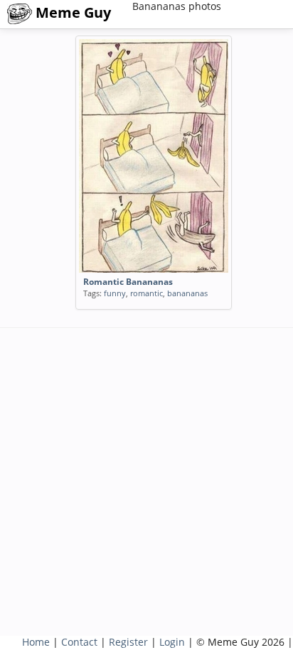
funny (115, 293)
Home (36, 642)
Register (128, 642)
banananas (187, 293)
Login (172, 642)
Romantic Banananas (128, 281)
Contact (79, 642)
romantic (146, 293)
